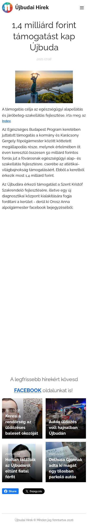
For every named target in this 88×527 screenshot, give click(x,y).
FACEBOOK (27, 390)
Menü (82, 7)
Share (13, 491)
